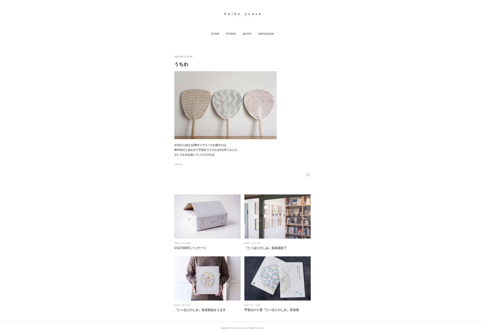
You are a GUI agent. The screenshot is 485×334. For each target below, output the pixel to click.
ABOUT (247, 33)
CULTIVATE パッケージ (190, 248)
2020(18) (178, 164)
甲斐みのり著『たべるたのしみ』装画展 (271, 309)
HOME (215, 33)
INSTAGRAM (266, 33)
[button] (215, 33)
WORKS (231, 33)
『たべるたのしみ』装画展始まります (200, 309)
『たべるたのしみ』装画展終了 (265, 248)
